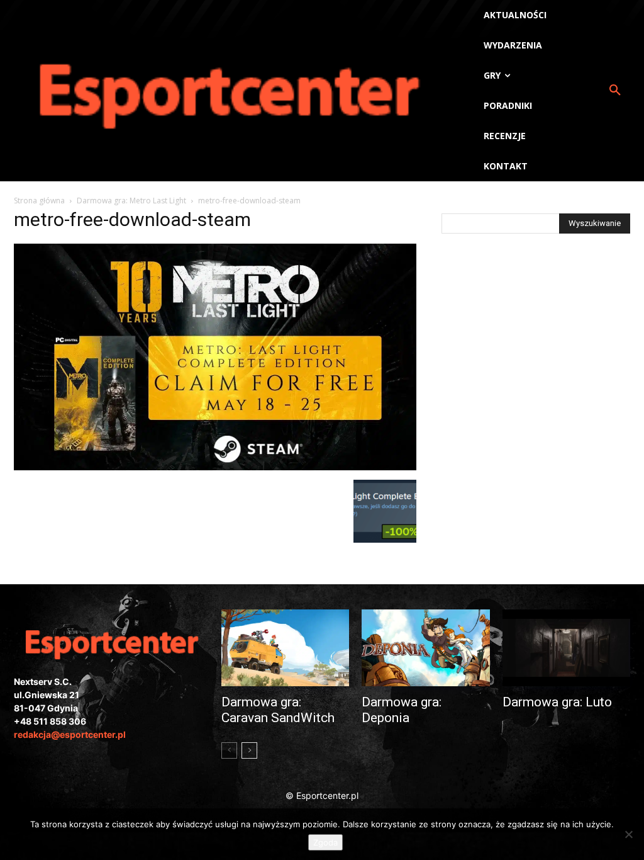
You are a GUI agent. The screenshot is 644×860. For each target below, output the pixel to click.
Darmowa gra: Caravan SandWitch (278, 709)
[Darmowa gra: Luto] (566, 647)
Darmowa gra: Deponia (401, 709)
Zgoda (325, 842)
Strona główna (39, 200)
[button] (615, 91)
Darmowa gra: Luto (557, 702)
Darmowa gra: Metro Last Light (131, 200)
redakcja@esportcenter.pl (70, 734)
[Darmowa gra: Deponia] (425, 647)
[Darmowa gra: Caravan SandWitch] (285, 647)
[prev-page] (229, 750)
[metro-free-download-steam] (215, 466)
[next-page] (249, 750)
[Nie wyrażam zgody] (628, 834)
